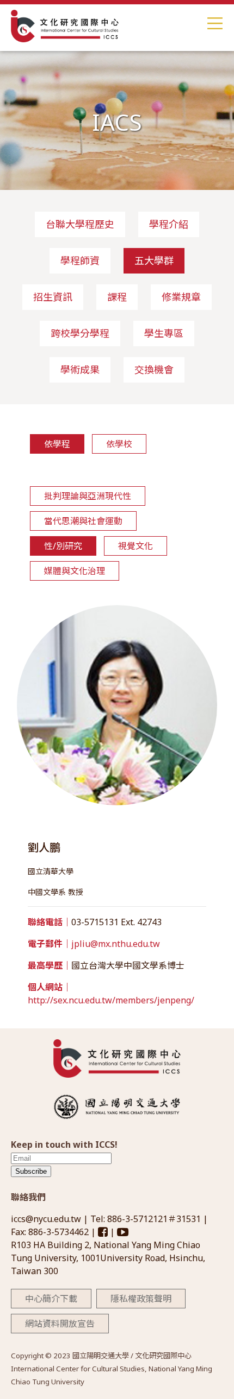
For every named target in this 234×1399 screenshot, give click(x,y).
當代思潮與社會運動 (83, 521)
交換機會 (154, 369)
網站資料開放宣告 (60, 1324)
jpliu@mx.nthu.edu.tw (115, 944)
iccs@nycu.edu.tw (47, 1219)
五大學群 (154, 260)
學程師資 (80, 260)
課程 (117, 296)
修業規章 (181, 296)
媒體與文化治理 (74, 571)
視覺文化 (135, 546)
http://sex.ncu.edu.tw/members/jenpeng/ (111, 1000)
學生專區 (163, 333)
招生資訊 (52, 296)
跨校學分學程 (80, 333)
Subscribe (31, 1171)
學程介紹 (168, 224)
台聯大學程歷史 (80, 224)
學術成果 (80, 369)
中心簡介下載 (51, 1299)
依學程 (57, 444)
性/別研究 (63, 546)
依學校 (119, 444)
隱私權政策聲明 (140, 1299)
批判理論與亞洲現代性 (87, 496)
